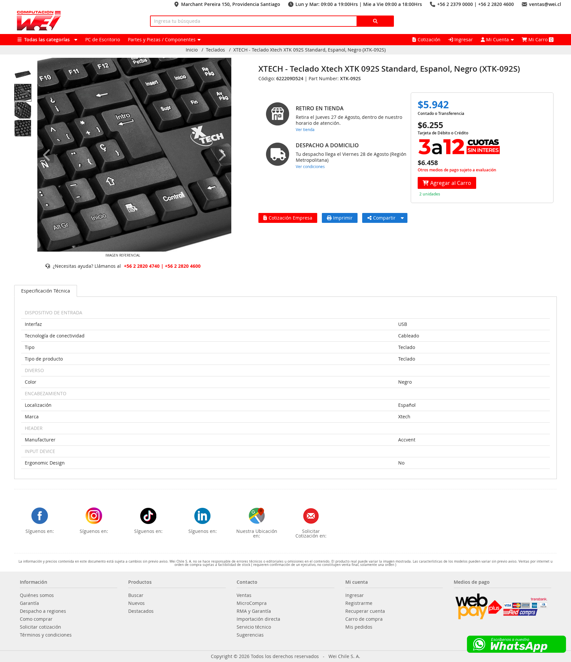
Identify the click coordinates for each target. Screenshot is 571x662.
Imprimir (343, 218)
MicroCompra (252, 603)
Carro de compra (364, 619)
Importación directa (258, 619)
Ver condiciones (310, 166)
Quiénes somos (37, 595)
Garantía (29, 603)
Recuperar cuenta (365, 611)
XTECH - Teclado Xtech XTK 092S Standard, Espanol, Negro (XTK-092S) (309, 50)
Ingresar (463, 39)
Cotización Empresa (290, 218)
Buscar (135, 595)
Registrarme (358, 603)
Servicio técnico (254, 627)
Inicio (192, 50)
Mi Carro (539, 39)
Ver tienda (305, 129)
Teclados (215, 50)
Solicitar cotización (40, 627)
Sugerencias (250, 635)
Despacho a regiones (43, 611)
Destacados (141, 611)
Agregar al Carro (450, 183)
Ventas (244, 595)
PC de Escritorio (102, 39)
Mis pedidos (358, 627)
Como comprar (36, 619)
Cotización (429, 39)
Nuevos (136, 603)
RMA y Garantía (254, 611)
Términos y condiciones (46, 635)
